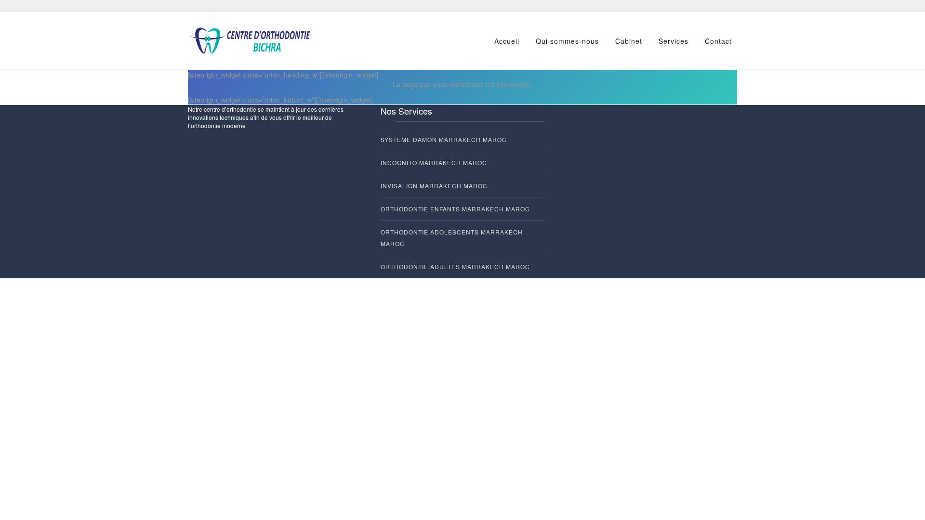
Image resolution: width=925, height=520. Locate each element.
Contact (718, 41)
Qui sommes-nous (567, 41)
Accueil (506, 41)
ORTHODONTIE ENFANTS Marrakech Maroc (455, 209)
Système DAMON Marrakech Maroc (444, 139)
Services (673, 41)
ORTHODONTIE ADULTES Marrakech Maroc (455, 266)
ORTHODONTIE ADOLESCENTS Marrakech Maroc (452, 237)
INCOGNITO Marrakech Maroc (434, 162)
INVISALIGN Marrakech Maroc (434, 186)
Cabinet (628, 41)
